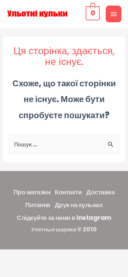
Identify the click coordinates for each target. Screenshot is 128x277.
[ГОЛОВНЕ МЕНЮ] (113, 14)
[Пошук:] (64, 144)
